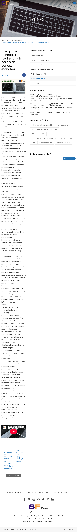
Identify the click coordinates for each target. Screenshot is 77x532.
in (52, 499)
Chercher (70, 158)
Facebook (24, 499)
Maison (3, 40)
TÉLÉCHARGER (56, 493)
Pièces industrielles (18, 40)
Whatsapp (47, 499)
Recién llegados (67, 138)
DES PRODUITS (20, 493)
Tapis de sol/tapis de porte (41, 60)
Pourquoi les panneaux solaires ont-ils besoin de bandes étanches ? (51, 108)
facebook (24, 75)
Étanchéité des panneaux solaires (44, 129)
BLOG (41, 493)
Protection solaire (38, 134)
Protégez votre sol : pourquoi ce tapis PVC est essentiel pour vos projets (51, 99)
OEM (33, 142)
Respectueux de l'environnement (44, 138)
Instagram (33, 499)
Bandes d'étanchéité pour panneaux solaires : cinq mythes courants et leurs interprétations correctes (8, 460)
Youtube (38, 499)
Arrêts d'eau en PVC (38, 74)
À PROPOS (9, 493)
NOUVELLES (32, 493)
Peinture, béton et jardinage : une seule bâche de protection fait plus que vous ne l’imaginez (50, 95)
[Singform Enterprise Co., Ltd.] (8, 3)
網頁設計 (71, 529)
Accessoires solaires (39, 147)
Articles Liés (35, 83)
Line (29, 499)
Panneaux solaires (63, 125)
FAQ (47, 493)
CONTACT (68, 493)
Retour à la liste (13, 476)
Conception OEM (45, 142)
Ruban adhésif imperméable (42, 125)
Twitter (43, 499)
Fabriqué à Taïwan (63, 142)
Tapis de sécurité (37, 65)
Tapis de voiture (37, 56)
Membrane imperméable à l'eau (43, 69)
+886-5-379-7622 (31, 518)
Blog (8, 40)
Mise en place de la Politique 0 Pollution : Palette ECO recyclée (19, 456)
